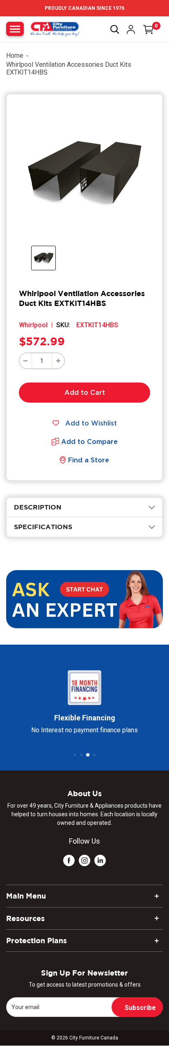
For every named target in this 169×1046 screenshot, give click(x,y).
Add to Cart (84, 392)
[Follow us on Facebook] (69, 860)
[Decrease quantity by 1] (25, 361)
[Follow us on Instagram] (84, 860)
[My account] (131, 29)
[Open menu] (15, 29)
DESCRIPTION (38, 507)
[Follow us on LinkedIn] (100, 860)
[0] (148, 29)
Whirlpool (33, 325)
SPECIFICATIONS (43, 526)
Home (14, 55)
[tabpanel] (84, 507)
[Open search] (114, 29)
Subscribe (140, 1008)
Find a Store (88, 460)
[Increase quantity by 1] (58, 361)
